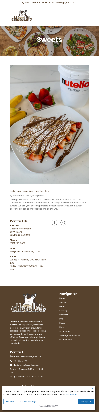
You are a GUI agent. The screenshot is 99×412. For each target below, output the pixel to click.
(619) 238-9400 (32, 2)
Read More (71, 394)
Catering (63, 310)
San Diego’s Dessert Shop (70, 335)
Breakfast (63, 314)
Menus (62, 306)
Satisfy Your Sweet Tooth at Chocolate (30, 191)
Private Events (65, 339)
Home (62, 298)
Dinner (62, 319)
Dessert (62, 323)
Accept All (86, 401)
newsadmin (18, 195)
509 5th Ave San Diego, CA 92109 (20, 233)
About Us (63, 302)
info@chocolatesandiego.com (25, 251)
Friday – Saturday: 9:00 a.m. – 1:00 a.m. (27, 376)
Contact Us (64, 331)
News (41, 195)
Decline (10, 401)
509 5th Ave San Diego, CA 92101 (58, 2)
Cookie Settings (28, 401)
